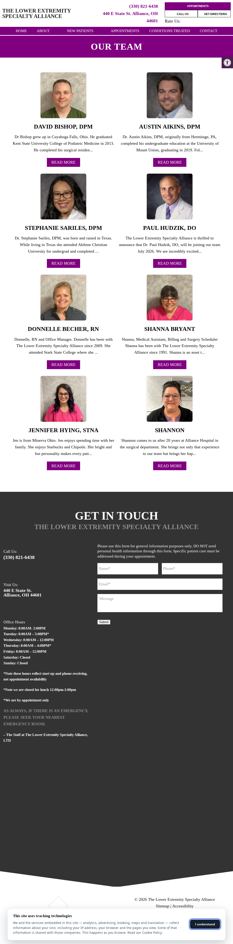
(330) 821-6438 (143, 6)
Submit (104, 622)
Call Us (182, 14)
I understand (205, 924)
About (43, 31)
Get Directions (215, 14)
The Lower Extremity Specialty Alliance (36, 13)
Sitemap (162, 906)
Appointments (198, 6)
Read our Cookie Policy (144, 932)
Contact (208, 31)
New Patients (80, 31)
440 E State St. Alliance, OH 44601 (22, 592)
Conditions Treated (169, 31)
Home (21, 31)
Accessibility (183, 906)
